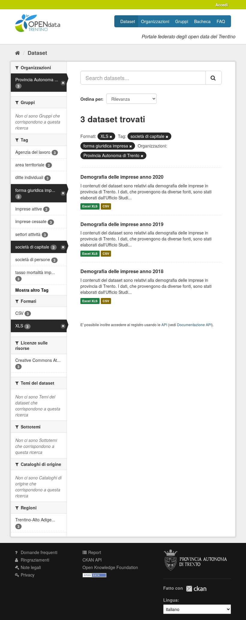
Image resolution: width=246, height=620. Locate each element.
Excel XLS (90, 206)
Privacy (27, 575)
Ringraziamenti (34, 560)
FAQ (221, 21)
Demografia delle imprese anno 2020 (122, 176)
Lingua (170, 600)
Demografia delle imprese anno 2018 (122, 271)
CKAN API (92, 560)
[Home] (17, 52)
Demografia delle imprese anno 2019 (122, 224)
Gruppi (181, 21)
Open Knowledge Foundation (110, 567)
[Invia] (214, 78)
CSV (106, 206)
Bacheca (202, 21)
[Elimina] (111, 136)
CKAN (196, 589)
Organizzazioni (155, 21)
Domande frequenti (38, 552)
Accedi (221, 4)
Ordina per (91, 99)
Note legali (30, 567)
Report (94, 552)
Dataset (127, 21)
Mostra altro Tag (32, 290)
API (164, 324)
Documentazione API (194, 324)
